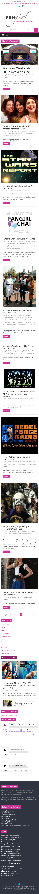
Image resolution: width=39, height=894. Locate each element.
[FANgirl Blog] (3, 35)
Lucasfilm (10, 855)
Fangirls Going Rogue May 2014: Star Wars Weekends (18, 527)
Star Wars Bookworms (14, 322)
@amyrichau (8, 823)
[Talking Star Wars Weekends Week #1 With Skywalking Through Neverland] (19, 370)
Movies (7, 858)
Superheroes (5, 653)
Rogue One (12, 860)
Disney (21, 75)
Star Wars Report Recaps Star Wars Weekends (19, 187)
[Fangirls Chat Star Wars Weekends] (19, 210)
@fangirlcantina (9, 811)
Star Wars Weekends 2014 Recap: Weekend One (18, 347)
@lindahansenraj (10, 814)
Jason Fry (30, 317)
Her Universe (23, 597)
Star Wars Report (10, 193)
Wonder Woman (5, 875)
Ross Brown (18, 860)
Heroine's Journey (6, 636)
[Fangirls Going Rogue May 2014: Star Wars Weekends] (19, 484)
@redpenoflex (8, 813)
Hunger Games (5, 851)
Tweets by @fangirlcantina (9, 715)
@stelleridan (8, 818)
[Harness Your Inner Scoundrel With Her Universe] (19, 559)
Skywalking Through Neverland (10, 246)
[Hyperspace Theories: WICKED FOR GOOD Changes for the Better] (7, 701)
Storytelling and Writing (8, 650)
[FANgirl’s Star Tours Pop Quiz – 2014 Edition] (19, 418)
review (4, 860)
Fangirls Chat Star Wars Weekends (19, 238)
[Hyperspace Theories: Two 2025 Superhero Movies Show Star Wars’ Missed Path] (19, 661)
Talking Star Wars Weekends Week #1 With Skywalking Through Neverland (19, 394)
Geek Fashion (5, 633)
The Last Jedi (11, 873)
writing (11, 875)
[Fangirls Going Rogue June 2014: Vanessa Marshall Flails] (19, 97)
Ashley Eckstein (23, 351)
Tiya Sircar (29, 324)
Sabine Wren (15, 320)
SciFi (2, 645)
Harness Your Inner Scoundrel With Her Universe (19, 593)
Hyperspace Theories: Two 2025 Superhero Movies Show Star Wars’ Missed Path (19, 685)
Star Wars (26, 75)
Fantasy (3, 630)
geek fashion (5, 847)
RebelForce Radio (21, 243)
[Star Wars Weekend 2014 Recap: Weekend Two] (19, 267)
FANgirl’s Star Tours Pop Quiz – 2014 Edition (17, 458)
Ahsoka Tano (4, 835)
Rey (8, 860)
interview (9, 853)
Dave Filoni (17, 837)
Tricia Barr (18, 873)
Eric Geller (25, 315)
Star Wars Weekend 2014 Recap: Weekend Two (18, 311)
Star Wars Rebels (24, 322)
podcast (15, 133)
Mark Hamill (10, 133)
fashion (19, 844)
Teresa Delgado (7, 136)
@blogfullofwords (11, 820)
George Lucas (8, 849)
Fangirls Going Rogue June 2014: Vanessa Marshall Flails (18, 127)
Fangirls (7, 842)
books (8, 837)
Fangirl (15, 75)
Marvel (15, 855)
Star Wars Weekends (29, 133)
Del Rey (4, 839)
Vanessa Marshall (16, 136)
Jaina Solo (24, 317)
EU (14, 839)
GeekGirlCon (12, 846)
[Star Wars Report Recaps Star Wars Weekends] (19, 151)
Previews (3, 642)
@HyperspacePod (24, 825)
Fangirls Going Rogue (11, 243)
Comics (12, 837)
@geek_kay (7, 816)
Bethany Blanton (24, 131)
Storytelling (5, 869)
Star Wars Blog (12, 533)
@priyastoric (8, 822)
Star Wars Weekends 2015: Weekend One (16, 70)
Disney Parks (5, 625)
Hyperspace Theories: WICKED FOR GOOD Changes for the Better (24, 703)
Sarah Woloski (30, 243)
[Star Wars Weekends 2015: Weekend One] (19, 45)
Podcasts (4, 639)
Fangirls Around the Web (16, 842)
